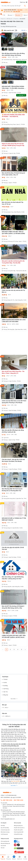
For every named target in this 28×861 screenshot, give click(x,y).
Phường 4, (5, 410)
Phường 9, (5, 557)
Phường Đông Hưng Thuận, (9, 124)
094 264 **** (22, 95)
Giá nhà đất (3, 845)
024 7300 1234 (18, 800)
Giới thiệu (3, 825)
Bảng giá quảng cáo (18, 825)
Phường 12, (6, 153)
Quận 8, (10, 182)
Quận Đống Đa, (17, 212)
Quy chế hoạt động (5, 827)
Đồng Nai (5, 694)
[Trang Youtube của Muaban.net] (15, 845)
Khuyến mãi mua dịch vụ (19, 827)
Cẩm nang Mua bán (5, 841)
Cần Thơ (5, 691)
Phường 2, (5, 182)
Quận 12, (18, 124)
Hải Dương (24, 59)
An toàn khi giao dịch (5, 829)
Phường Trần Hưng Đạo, (9, 329)
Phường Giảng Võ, (7, 527)
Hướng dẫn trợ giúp (18, 834)
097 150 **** (22, 62)
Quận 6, (11, 615)
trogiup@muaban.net (9, 818)
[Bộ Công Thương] (19, 853)
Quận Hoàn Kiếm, (19, 329)
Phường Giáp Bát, (7, 586)
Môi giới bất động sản (5, 843)
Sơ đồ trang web (4, 834)
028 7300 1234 (16, 11)
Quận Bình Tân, (19, 498)
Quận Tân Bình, (12, 381)
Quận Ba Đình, (15, 527)
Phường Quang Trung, (8, 212)
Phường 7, (5, 92)
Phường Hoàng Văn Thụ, (9, 300)
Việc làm (2, 847)
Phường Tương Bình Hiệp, (9, 270)
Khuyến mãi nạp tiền (18, 829)
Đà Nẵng (5, 685)
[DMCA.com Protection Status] (18, 848)
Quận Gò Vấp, (12, 153)
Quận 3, (20, 241)
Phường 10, (6, 615)
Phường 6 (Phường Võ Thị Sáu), (10, 241)
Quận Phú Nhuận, (13, 92)
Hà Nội (22, 212)
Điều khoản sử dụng (5, 832)
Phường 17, (6, 469)
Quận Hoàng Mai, (19, 300)
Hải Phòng (5, 688)
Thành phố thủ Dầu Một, (21, 270)
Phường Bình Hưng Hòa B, (9, 498)
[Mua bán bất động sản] (5, 2)
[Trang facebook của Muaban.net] (15, 841)
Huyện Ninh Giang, (17, 59)
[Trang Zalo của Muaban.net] (18, 841)
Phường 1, (5, 439)
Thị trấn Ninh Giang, (7, 59)
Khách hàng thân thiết (18, 832)
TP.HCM (19, 92)
